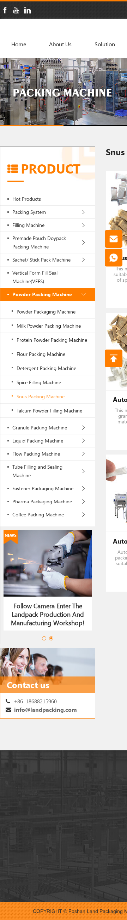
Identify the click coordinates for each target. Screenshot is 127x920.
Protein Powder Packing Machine (52, 339)
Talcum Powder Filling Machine (49, 410)
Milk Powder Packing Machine (49, 325)
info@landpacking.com (45, 709)
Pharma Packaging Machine (42, 501)
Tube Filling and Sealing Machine (37, 471)
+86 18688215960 (35, 701)
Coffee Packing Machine (38, 514)
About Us (60, 44)
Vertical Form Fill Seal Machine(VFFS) (35, 277)
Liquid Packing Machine (37, 440)
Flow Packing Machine (36, 453)
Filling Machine (28, 225)
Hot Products (26, 198)
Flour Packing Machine (41, 354)
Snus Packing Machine (41, 396)
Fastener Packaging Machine (42, 488)
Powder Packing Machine (42, 294)
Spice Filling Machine (39, 382)
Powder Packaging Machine (46, 311)
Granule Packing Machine (39, 427)
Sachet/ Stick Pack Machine (41, 259)
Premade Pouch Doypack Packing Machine (39, 242)
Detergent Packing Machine (46, 368)
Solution (105, 44)
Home (18, 44)
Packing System (29, 212)
